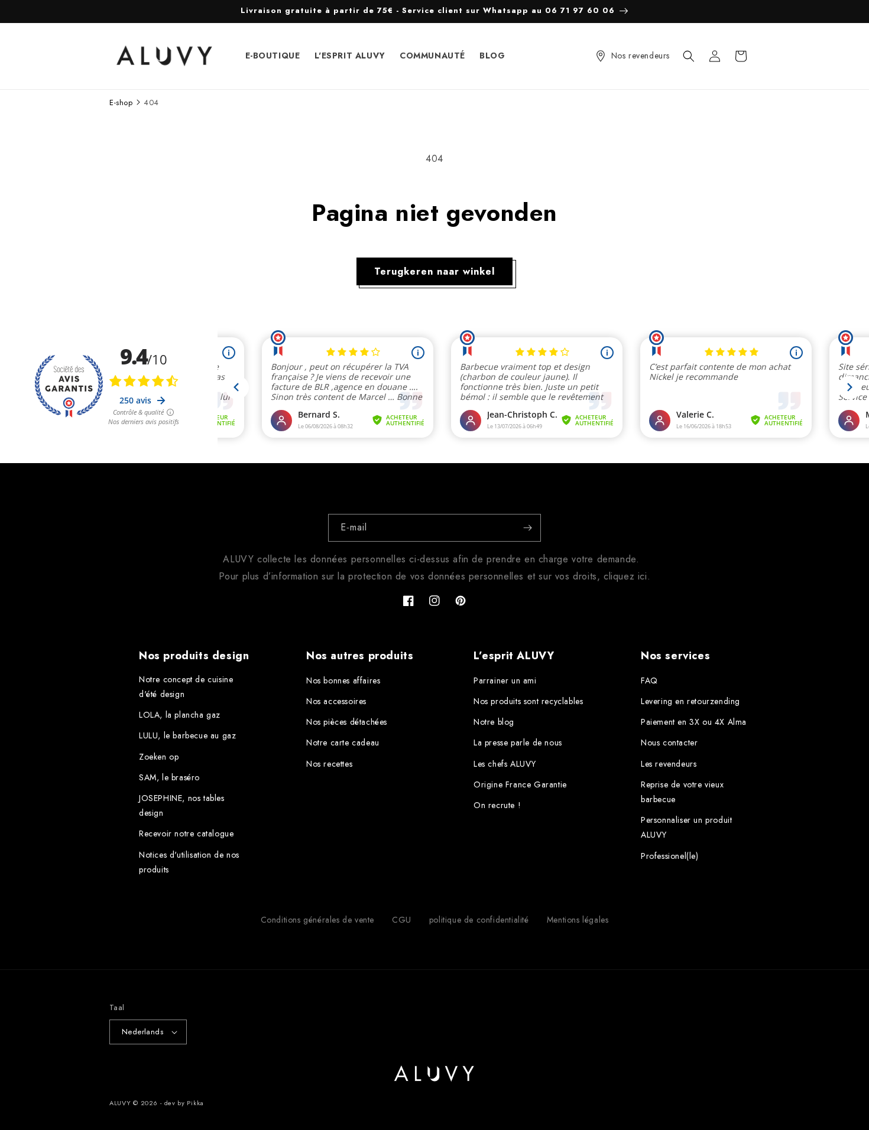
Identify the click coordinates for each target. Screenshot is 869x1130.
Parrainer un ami (505, 680)
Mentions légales (578, 920)
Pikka (195, 1103)
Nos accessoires (336, 701)
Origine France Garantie (520, 784)
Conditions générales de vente (317, 920)
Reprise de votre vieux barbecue (682, 792)
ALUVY (120, 1103)
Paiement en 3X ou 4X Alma (694, 722)
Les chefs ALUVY (505, 764)
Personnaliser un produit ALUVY (686, 827)
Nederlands (142, 1031)
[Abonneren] (527, 528)
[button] (689, 56)
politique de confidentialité (479, 920)
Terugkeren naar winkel (434, 271)
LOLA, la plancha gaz (180, 715)
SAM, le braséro (169, 777)
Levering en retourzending (690, 701)
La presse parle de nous (518, 742)
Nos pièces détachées (346, 722)
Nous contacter (669, 742)
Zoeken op (159, 757)
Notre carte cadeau (343, 742)
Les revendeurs (668, 764)
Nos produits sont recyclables (528, 701)
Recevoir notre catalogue (186, 833)
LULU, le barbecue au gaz (187, 735)
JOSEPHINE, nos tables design (182, 805)
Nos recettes (329, 764)
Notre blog (494, 722)
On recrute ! (497, 805)
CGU (401, 920)
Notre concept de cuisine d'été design (186, 686)
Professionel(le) (670, 856)
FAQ (649, 680)
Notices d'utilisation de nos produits (189, 862)
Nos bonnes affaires (343, 680)
